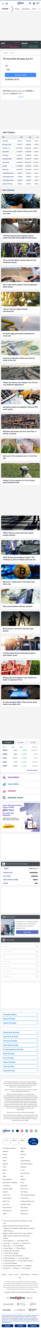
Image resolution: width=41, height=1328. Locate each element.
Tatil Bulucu (24, 1192)
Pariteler (16, 1268)
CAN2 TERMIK (7, 876)
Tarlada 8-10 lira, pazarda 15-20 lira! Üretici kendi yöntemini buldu (19, 481)
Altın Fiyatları (7, 1198)
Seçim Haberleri (25, 1161)
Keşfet (5, 1214)
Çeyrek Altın (5, 151)
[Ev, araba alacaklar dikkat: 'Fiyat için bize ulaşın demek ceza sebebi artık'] (20, 692)
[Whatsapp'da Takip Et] (36, 1131)
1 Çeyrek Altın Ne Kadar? (11, 1251)
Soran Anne (24, 1189)
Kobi (21, 1176)
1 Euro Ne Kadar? (23, 1258)
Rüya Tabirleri (7, 1207)
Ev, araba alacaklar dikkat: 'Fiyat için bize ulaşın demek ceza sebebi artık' (20, 703)
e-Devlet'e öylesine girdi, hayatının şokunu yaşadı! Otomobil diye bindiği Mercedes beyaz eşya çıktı (19, 237)
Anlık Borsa (26, 9)
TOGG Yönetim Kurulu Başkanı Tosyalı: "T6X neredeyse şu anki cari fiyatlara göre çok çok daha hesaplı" (19, 558)
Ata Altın (4, 166)
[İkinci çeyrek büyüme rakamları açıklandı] (20, 596)
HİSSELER (12, 791)
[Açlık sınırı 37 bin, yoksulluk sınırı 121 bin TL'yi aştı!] (20, 446)
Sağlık (22, 1151)
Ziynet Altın (5, 169)
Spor (4, 1173)
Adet (6, 66)
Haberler (5, 1151)
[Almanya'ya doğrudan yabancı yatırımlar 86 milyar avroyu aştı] (20, 348)
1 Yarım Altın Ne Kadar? (11, 1253)
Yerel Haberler (7, 1179)
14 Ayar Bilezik (19, 1246)
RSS (20, 1278)
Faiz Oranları (26, 1268)
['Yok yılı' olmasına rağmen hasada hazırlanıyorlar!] (20, 299)
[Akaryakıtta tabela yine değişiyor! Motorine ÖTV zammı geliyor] (20, 397)
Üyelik (16, 1274)
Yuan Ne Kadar (8, 1066)
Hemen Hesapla (20, 75)
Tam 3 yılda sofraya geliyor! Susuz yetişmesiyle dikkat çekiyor (20, 286)
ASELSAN (5, 883)
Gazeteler (23, 1167)
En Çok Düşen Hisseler (25, 1261)
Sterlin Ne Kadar (9, 1062)
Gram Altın (5, 141)
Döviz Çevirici (10, 940)
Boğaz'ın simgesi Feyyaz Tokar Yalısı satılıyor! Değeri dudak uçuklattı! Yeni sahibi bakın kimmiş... (17, 1235)
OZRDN (5, 754)
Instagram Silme (25, 1204)
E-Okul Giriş (24, 1198)
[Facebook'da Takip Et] (13, 1131)
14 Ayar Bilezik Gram (8, 173)
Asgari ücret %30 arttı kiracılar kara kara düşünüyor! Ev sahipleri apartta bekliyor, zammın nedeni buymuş (19, 1228)
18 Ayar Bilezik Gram (8, 176)
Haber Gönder (34, 1141)
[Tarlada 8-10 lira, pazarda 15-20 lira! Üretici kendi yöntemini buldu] (20, 470)
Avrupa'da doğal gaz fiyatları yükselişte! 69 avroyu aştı (18, 334)
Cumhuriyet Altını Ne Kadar (13, 1049)
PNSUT (5, 762)
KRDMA (5, 750)
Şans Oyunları (24, 1173)
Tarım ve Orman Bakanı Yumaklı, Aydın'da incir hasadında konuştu (19, 261)
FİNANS (5, 9)
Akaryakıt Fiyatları (10, 1014)
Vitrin (22, 1157)
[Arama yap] (30, 3)
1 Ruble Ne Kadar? (9, 1261)
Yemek (5, 1157)
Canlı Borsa (6, 1186)
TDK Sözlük (24, 1207)
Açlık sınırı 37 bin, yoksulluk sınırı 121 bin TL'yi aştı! (20, 457)
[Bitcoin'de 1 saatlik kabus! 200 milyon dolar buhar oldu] (20, 572)
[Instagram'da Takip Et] (22, 1131)
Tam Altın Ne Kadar (10, 1041)
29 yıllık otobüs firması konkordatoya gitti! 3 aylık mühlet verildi (19, 654)
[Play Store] (7, 1141)
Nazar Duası (24, 1214)
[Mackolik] (9, 1304)
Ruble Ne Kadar (9, 1071)
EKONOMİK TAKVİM (15, 797)
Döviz (34, 9)
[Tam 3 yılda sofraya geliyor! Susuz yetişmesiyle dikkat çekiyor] (20, 274)
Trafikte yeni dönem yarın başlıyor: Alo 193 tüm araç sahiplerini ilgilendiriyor (20, 383)
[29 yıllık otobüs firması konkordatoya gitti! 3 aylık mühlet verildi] (20, 643)
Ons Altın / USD (6, 144)
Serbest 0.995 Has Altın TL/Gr (8, 184)
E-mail (22, 1170)
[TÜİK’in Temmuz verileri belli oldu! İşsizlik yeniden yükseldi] (20, 523)
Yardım (10, 1274)
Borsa (17, 9)
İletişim (4, 1274)
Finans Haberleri (8, 1241)
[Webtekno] (19, 1310)
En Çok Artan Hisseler (10, 1263)
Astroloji (23, 1154)
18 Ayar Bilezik (8, 1248)
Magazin (5, 1164)
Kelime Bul (23, 1186)
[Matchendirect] (21, 1304)
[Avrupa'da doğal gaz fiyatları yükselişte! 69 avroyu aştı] (20, 323)
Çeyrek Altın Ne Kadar (11, 1032)
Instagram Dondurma (27, 1201)
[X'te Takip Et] (17, 1131)
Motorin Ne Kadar (10, 1023)
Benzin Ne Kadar (9, 1019)
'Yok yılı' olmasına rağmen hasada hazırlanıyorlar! (15, 310)
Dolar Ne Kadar (9, 1054)
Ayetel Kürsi (24, 1210)
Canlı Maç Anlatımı (26, 1164)
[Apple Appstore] (15, 1141)
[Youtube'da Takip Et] (31, 1131)
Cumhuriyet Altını (7, 159)
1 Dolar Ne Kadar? (9, 1258)
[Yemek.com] (32, 1310)
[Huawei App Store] (23, 1141)
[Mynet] (33, 1304)
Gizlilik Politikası (25, 1274)
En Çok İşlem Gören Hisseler (12, 1266)
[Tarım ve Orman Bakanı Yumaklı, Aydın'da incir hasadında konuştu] (20, 250)
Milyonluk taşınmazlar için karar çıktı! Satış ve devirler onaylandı (19, 432)
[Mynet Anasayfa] (20, 3)
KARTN (5, 766)
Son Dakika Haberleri (9, 1148)
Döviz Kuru (6, 1268)
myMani (23, 1179)
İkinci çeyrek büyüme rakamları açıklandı (17, 606)
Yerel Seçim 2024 (22, 1241)
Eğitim (5, 1170)
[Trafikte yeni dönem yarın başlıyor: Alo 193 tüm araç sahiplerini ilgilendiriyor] (20, 372)
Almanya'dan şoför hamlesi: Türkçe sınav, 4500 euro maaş (20, 212)
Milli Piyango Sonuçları (27, 1195)
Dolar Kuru (6, 1201)
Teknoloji (23, 1148)
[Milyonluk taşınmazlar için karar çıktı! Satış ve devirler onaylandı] (20, 421)
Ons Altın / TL (6, 148)
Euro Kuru (6, 1204)
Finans (5, 1154)
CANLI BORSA (13, 784)
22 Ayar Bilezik (21, 1248)
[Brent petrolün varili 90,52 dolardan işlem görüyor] (20, 618)
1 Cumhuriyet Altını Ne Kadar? (13, 1256)
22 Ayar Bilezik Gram (8, 180)
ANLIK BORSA (13, 777)
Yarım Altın (5, 155)
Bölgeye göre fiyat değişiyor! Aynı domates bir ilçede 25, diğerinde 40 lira (19, 679)
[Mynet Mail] (38, 3)
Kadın (5, 1161)
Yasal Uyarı (35, 1274)
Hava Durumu (7, 1210)
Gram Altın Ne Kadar (10, 1036)
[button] (6, 3)
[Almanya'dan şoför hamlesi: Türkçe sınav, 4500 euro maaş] (20, 201)
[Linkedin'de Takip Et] (26, 1131)
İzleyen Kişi (32, 868)
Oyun (22, 1182)
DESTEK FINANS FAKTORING (10, 879)
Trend (4, 1167)
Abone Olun (27, 932)
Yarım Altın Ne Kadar (11, 1045)
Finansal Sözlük (8, 1189)
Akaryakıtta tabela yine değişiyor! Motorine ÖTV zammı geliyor (20, 408)
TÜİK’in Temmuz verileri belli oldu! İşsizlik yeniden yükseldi (18, 534)
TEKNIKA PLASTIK (8, 872)
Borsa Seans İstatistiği (10, 1182)
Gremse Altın (5, 162)
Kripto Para (6, 1195)
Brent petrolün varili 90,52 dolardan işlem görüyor (18, 630)
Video (4, 1176)
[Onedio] (7, 1310)
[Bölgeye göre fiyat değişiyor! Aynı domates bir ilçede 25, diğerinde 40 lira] (20, 667)
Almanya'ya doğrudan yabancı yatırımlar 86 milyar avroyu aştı (19, 359)
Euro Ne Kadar (8, 1058)
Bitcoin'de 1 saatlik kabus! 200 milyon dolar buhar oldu (19, 583)
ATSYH (5, 758)
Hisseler (5, 1192)
